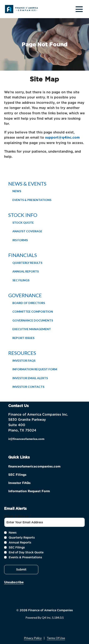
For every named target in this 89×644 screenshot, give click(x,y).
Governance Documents (32, 320)
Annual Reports (25, 271)
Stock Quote (23, 222)
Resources (22, 353)
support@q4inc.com (62, 137)
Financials (22, 255)
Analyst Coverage (27, 231)
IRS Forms (20, 240)
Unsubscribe (14, 582)
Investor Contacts (28, 386)
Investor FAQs (23, 360)
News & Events (27, 184)
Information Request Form (34, 369)
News (16, 191)
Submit (21, 569)
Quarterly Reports (22, 537)
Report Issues (23, 338)
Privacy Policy (33, 638)
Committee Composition (32, 311)
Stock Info (22, 215)
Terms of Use (56, 638)
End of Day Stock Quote (26, 552)
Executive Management (31, 329)
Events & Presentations (31, 200)
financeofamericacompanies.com (40, 467)
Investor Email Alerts (30, 378)
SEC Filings (20, 280)
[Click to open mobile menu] (79, 9)
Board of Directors (28, 303)
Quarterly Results (27, 262)
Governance (25, 295)
